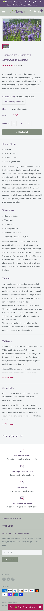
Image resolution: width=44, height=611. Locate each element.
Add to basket (22, 132)
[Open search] (30, 11)
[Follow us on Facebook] (4, 579)
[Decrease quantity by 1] (13, 123)
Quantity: (6, 123)
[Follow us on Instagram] (13, 579)
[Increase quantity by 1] (28, 123)
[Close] (40, 607)
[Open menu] (3, 11)
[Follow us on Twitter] (8, 579)
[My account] (35, 11)
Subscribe (10, 559)
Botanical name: (18, 96)
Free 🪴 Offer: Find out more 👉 (23, 607)
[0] (39, 11)
